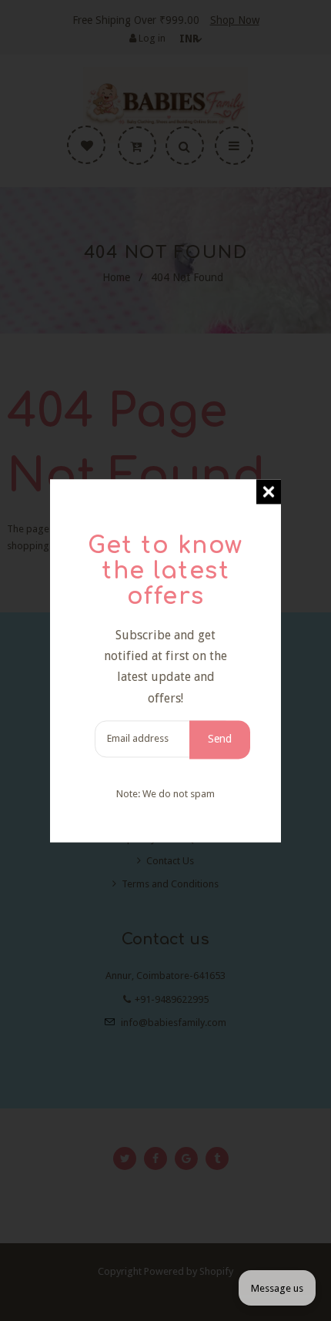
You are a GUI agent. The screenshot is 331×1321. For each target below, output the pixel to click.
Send (220, 739)
